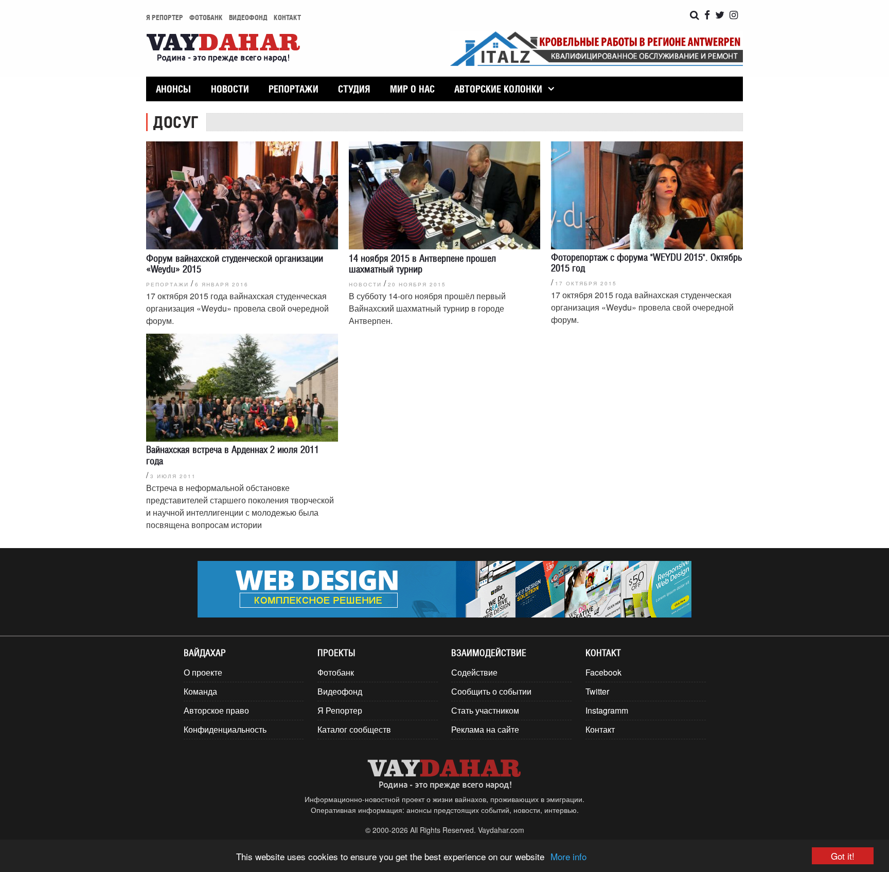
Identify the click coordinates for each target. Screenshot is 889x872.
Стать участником (485, 710)
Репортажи (293, 89)
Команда (200, 691)
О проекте (203, 672)
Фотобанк (206, 17)
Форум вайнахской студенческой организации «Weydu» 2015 (234, 263)
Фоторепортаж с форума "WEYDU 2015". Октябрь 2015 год (646, 262)
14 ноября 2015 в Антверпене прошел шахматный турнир (422, 263)
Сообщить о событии (491, 691)
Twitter (597, 691)
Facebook (603, 672)
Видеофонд (248, 17)
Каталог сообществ (354, 729)
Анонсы (173, 89)
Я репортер (164, 17)
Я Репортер (339, 710)
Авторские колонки (498, 89)
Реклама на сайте (485, 729)
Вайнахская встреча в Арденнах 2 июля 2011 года (232, 455)
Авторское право (216, 710)
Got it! (843, 855)
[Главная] (223, 48)
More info (568, 856)
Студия (354, 89)
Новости (230, 89)
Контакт (287, 17)
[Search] (694, 15)
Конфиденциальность (225, 729)
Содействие (474, 672)
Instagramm (606, 710)
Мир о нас (412, 89)
